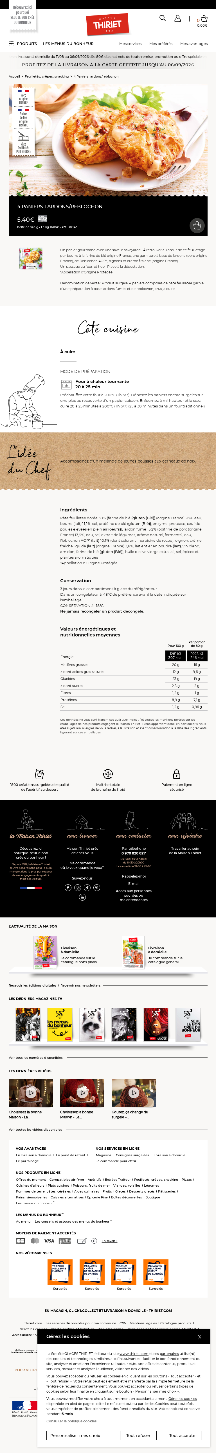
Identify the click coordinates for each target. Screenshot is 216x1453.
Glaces (120, 1191)
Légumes (151, 1185)
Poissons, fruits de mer (91, 1185)
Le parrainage (27, 1161)
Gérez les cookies (33, 1329)
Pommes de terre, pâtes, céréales (43, 1191)
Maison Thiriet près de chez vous (82, 850)
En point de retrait (71, 1155)
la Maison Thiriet (31, 836)
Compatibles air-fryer (67, 1180)
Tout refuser (138, 1435)
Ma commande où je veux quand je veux (82, 865)
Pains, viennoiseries (31, 1197)
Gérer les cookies (182, 1399)
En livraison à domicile (33, 1155)
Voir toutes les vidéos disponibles (35, 1129)
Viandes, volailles (127, 1185)
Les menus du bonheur (68, 43)
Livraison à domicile (169, 1155)
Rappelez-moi (134, 876)
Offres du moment (31, 1180)
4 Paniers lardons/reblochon (96, 76)
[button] (177, 19)
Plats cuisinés (58, 1185)
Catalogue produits (176, 1323)
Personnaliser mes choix (75, 1435)
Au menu (23, 1221)
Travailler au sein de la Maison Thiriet (185, 850)
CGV (123, 1323)
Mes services (130, 43)
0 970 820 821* (134, 853)
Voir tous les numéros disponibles (36, 1057)
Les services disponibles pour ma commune (81, 1323)
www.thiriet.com (134, 1354)
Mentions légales (143, 1323)
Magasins (103, 1155)
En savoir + (110, 1241)
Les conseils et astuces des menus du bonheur (73, 1221)
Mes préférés (160, 43)
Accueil (14, 76)
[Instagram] (77, 887)
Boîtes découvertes (126, 1197)
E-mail (133, 883)
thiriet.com (33, 1323)
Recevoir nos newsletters (80, 985)
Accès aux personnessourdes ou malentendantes (134, 895)
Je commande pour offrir (116, 1161)
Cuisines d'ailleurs (30, 1185)
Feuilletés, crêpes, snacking (47, 76)
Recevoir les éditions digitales (33, 985)
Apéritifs (95, 1180)
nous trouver (82, 836)
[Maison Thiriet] (108, 24)
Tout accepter (183, 1435)
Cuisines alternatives (67, 1197)
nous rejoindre (185, 836)
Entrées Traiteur (118, 1180)
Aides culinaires (86, 1191)
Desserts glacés (142, 1191)
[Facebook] (68, 887)
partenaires (169, 1354)
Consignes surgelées (132, 1155)
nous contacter (133, 836)
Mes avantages (194, 43)
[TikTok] (87, 887)
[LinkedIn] (82, 896)
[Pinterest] (96, 887)
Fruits (107, 1191)
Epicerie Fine (97, 1197)
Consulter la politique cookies (71, 1421)
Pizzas (187, 1180)
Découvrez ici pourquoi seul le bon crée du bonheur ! (31, 853)
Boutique (152, 1197)
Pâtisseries (167, 1191)
